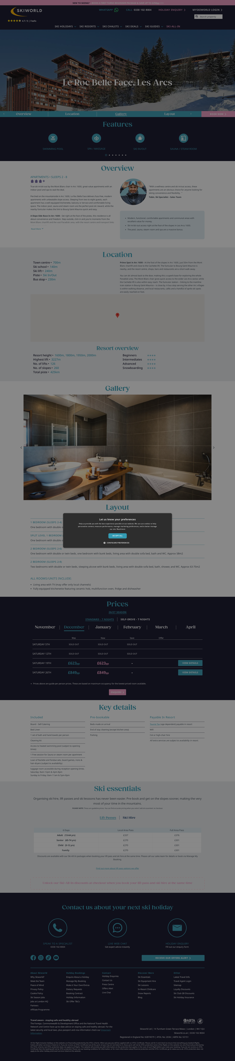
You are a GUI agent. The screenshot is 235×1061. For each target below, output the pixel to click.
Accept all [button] (117, 536)
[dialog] (117, 530)
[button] (117, 542)
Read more (121, 529)
